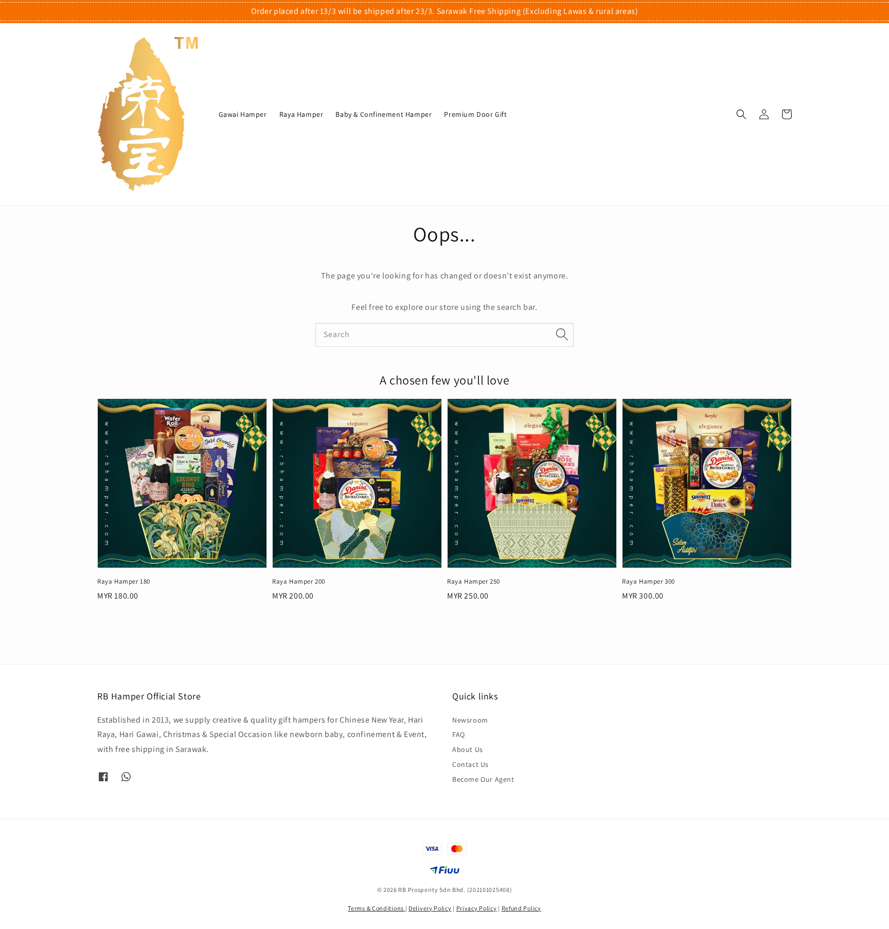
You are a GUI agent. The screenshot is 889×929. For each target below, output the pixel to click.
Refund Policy (521, 908)
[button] (741, 114)
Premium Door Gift (475, 114)
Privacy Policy (476, 908)
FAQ (458, 734)
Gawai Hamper (243, 114)
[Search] (561, 334)
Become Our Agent (483, 779)
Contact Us (470, 764)
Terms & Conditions (376, 908)
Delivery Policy (430, 908)
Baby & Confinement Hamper (383, 114)
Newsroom (470, 720)
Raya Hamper (301, 114)
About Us (467, 749)
